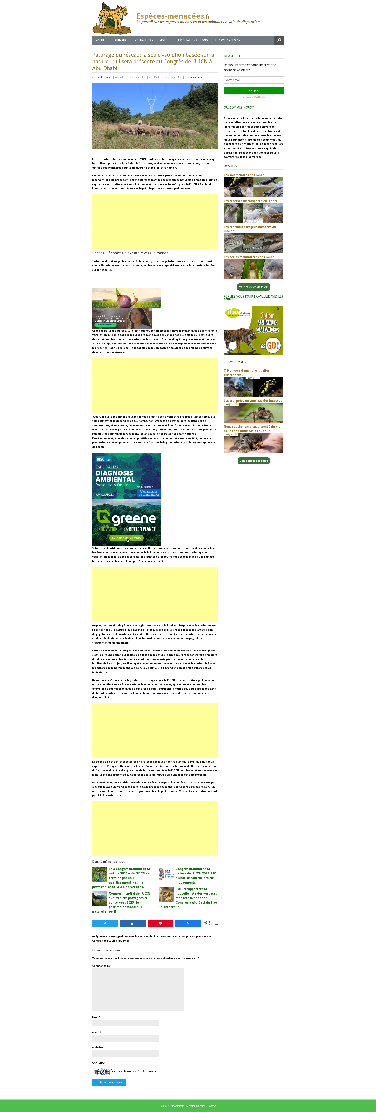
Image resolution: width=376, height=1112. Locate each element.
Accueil (101, 40)
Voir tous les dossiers (253, 287)
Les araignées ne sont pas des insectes (253, 401)
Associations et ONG (193, 40)
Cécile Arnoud (104, 77)
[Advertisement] (155, 221)
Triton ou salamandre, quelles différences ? (246, 373)
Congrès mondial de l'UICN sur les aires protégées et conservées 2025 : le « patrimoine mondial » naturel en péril (121, 902)
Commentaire (101, 965)
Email (95, 1032)
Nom (95, 1017)
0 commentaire (193, 77)
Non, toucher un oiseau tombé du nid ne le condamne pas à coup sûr (252, 429)
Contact (212, 1105)
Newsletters (177, 1105)
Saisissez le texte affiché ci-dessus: (134, 1071)
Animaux (120, 40)
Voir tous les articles (254, 460)
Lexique (164, 1105)
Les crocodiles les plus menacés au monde (250, 229)
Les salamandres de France (244, 175)
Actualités (143, 40)
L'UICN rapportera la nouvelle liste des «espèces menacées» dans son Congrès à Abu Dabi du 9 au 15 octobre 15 (188, 898)
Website (97, 1047)
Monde (164, 40)
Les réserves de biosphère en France (251, 201)
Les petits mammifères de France (249, 257)
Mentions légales (195, 1105)
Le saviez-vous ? (226, 40)
